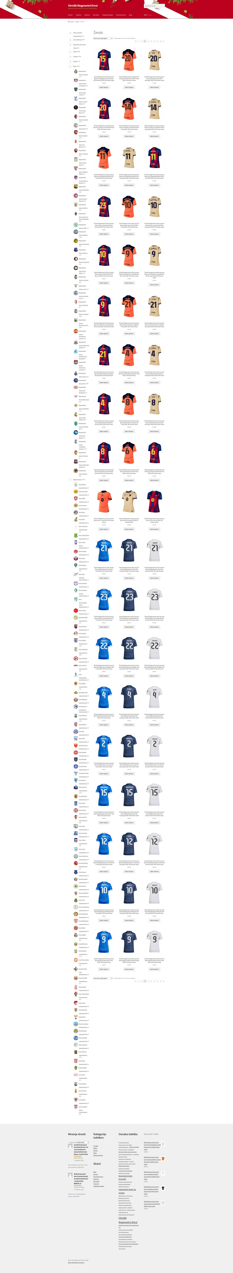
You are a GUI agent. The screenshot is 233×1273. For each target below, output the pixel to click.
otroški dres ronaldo (131, 1210)
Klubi (95, 1153)
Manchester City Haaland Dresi (125, 1159)
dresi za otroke (134, 1147)
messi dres (131, 1161)
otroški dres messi (122, 1210)
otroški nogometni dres (123, 1212)
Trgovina (78, 15)
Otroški (95, 1146)
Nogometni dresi (124, 1166)
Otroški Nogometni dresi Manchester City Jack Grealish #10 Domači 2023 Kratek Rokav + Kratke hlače (81, 1149)
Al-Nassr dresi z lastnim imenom (125, 1145)
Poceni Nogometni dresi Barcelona (125, 1239)
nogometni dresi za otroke (127, 1191)
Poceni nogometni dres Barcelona (125, 1234)
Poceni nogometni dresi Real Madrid (128, 1244)
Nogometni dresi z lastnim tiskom (126, 1196)
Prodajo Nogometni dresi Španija (125, 1246)
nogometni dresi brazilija (125, 1171)
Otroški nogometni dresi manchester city (129, 1226)
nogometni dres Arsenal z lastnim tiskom (127, 1163)
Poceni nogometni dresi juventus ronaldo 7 (127, 1241)
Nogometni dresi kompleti (125, 1177)
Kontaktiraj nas (121, 15)
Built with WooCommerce (76, 1262)
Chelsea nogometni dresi (124, 1147)
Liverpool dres (136, 1154)
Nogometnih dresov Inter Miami (125, 1203)
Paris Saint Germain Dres (124, 1232)
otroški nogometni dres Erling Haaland (126, 1214)
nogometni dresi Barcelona (124, 1168)
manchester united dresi (124, 1161)
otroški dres (130, 1207)
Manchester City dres (123, 1156)
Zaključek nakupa (107, 15)
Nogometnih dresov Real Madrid (125, 1205)
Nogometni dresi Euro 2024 (124, 1173)
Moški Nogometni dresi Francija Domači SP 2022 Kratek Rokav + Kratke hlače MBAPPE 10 (81, 1178)
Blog (130, 15)
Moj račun (96, 15)
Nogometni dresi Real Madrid (124, 1184)
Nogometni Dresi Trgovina (124, 1186)
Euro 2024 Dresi (131, 1149)
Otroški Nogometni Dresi (83, 5)
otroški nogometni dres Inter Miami (126, 1230)
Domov (70, 15)
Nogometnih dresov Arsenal (124, 1200)
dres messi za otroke (123, 1149)
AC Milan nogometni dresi (124, 1142)
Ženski (77, 21)
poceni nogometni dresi (125, 1237)
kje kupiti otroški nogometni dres (128, 1152)
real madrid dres (122, 1248)
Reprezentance (98, 1155)
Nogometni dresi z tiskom (124, 1198)
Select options (104, 87)
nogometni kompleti (123, 1207)
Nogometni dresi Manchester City (125, 1182)
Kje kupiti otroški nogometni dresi (125, 1154)
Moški (95, 1148)
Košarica (87, 15)
